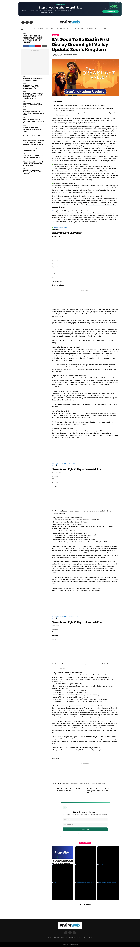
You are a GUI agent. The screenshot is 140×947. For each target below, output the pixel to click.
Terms (90, 937)
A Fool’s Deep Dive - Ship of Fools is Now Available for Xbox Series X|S (33, 163)
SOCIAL (74, 29)
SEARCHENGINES (60, 29)
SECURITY (80, 29)
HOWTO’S (97, 29)
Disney (68, 783)
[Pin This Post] (38, 46)
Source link (55, 758)
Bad (64, 783)
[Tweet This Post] (32, 46)
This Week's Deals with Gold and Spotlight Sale (33, 79)
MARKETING (40, 29)
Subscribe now (85, 829)
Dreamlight (75, 783)
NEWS (47, 29)
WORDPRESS (89, 29)
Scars (93, 783)
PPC (52, 29)
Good (81, 783)
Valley (104, 783)
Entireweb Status (74, 937)
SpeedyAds (64, 937)
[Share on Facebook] (26, 46)
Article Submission (53, 937)
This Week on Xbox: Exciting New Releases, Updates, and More (33, 113)
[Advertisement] (35, 62)
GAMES (24, 33)
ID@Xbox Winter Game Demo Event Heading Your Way (32, 104)
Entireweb (58, 56)
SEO (68, 29)
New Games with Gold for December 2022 (32, 149)
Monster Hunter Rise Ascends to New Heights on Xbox (33, 129)
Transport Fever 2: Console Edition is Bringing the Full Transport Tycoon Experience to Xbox (33, 95)
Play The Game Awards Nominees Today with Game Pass (33, 121)
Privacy (84, 937)
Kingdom (87, 783)
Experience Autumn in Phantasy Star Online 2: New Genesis (33, 171)
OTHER (104, 29)
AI (34, 29)
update (99, 783)
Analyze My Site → (110, 11)
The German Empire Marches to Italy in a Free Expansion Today (32, 86)
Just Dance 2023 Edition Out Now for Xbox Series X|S (33, 156)
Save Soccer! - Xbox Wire (32, 136)
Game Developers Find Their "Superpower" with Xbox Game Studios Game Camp (33, 142)
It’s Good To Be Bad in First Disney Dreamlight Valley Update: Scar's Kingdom (33, 39)
